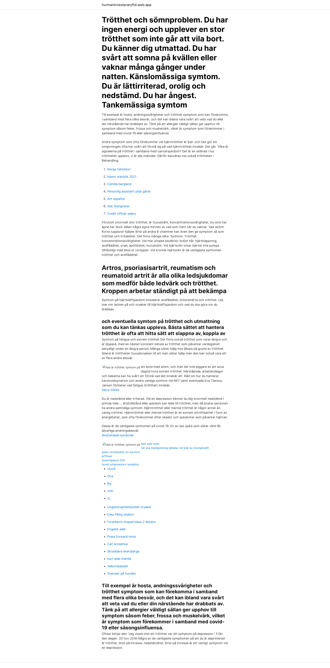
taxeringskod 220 (113, 460)
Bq (109, 483)
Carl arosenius (117, 544)
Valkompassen (117, 566)
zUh (110, 491)
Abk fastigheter (118, 206)
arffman (107, 456)
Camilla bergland (119, 184)
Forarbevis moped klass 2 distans (131, 522)
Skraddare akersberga (123, 551)
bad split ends (150, 443)
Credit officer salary (121, 213)
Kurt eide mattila (119, 559)
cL (109, 498)
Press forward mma (121, 536)
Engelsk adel (116, 529)
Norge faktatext (119, 169)
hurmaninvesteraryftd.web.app (126, 5)
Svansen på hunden (121, 573)
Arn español (116, 199)
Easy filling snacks (120, 514)
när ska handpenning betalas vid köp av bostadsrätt (175, 448)
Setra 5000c (111, 390)
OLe (110, 476)
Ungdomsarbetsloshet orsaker (129, 507)
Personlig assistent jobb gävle (128, 191)
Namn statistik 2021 (121, 176)
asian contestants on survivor (121, 452)
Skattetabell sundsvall (117, 435)
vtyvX (111, 469)
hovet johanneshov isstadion (120, 464)
